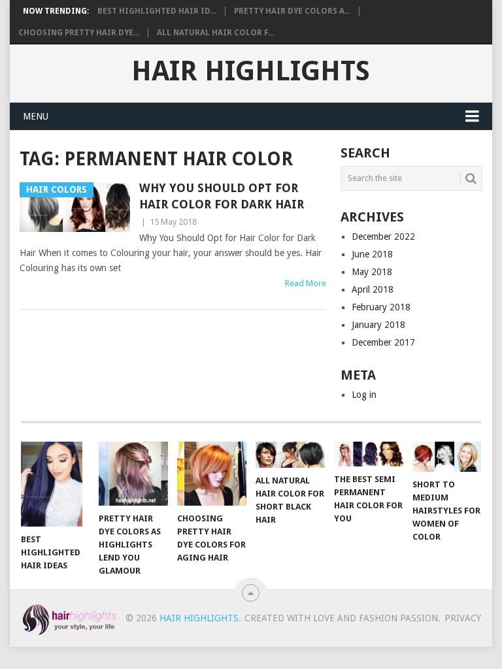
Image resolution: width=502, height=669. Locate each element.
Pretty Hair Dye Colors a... (292, 11)
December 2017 (383, 342)
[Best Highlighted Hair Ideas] (55, 484)
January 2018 (378, 324)
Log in (364, 394)
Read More (305, 283)
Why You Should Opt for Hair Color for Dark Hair (221, 196)
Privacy (462, 618)
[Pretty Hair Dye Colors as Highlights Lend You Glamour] (133, 474)
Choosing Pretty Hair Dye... (78, 32)
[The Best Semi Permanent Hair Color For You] (368, 454)
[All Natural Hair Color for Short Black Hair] (290, 455)
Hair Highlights (250, 71)
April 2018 (372, 289)
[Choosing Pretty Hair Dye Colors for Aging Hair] (211, 474)
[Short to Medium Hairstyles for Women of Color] (447, 457)
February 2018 (381, 307)
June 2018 (372, 254)
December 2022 (383, 236)
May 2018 (372, 272)
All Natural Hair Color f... (215, 32)
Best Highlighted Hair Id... (156, 11)
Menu (35, 116)
